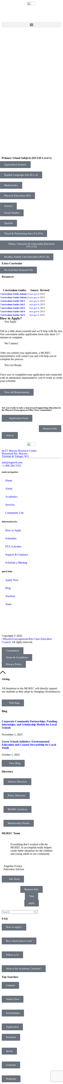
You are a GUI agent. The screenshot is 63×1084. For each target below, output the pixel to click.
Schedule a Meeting (16, 562)
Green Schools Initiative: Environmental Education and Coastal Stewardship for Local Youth (29, 744)
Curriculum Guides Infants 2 (15, 297)
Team (8, 604)
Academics (11, 496)
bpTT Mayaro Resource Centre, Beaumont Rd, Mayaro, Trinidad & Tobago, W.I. (19, 453)
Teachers (10, 596)
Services (10, 504)
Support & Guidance (16, 554)
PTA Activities (13, 546)
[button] (31, 25)
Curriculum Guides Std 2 (13, 304)
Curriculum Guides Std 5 (13, 315)
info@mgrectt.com (12, 462)
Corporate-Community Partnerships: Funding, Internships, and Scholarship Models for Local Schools (30, 724)
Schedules (10, 538)
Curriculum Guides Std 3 (13, 308)
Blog (8, 588)
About (8, 488)
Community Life (14, 512)
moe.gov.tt (34, 294)
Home (8, 480)
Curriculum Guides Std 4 (13, 311)
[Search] (36, 912)
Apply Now (12, 579)
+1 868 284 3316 (11, 465)
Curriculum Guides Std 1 (13, 301)
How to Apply (13, 530)
